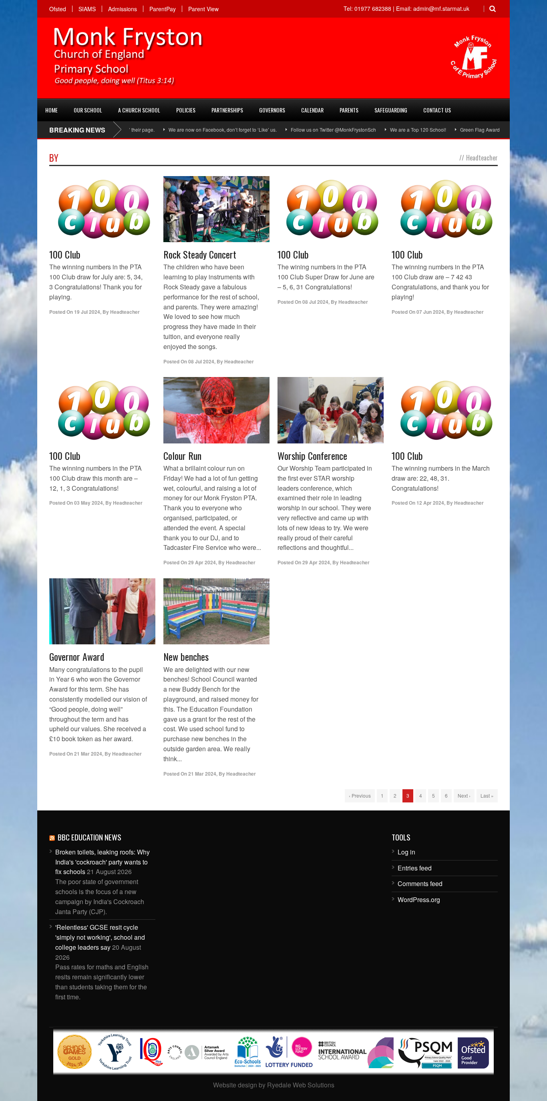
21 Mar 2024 (88, 753)
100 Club (64, 254)
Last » (487, 795)
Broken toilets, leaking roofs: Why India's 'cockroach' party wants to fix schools (102, 861)
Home (51, 110)
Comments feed (420, 883)
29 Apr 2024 (202, 562)
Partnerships (227, 110)
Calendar (312, 110)
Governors (272, 110)
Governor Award (76, 656)
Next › (464, 795)
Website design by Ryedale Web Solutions (273, 1084)
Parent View (203, 9)
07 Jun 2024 (430, 311)
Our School (88, 110)
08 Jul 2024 (201, 361)
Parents (349, 110)
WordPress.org (419, 899)
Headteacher (125, 311)
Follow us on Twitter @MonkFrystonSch (309, 129)
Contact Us (437, 110)
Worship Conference (312, 455)
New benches (186, 656)
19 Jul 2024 (87, 311)
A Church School (139, 110)
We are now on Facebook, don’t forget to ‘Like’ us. (198, 129)
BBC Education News (89, 836)
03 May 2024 (88, 502)
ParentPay (162, 9)
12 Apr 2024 (430, 502)
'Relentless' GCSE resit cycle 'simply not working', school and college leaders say (100, 937)
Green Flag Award (455, 129)
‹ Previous (360, 795)
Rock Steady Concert (199, 254)
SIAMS (87, 9)
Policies (185, 110)
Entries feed (415, 867)
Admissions (122, 9)
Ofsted (57, 9)
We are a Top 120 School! (394, 129)
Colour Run (182, 455)
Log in (406, 851)
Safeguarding (390, 110)
